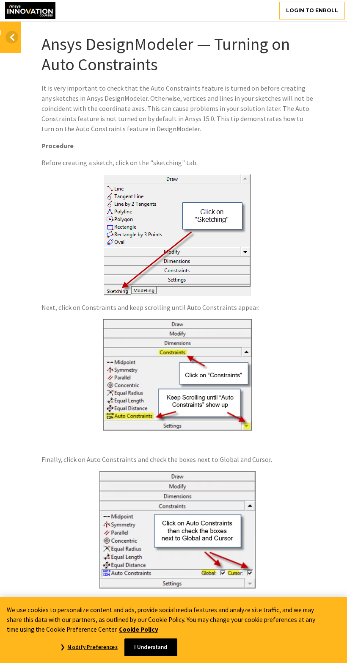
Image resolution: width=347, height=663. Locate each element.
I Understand (151, 647)
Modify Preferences (92, 647)
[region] (173, 630)
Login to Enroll (312, 10)
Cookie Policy (138, 629)
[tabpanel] (177, 352)
